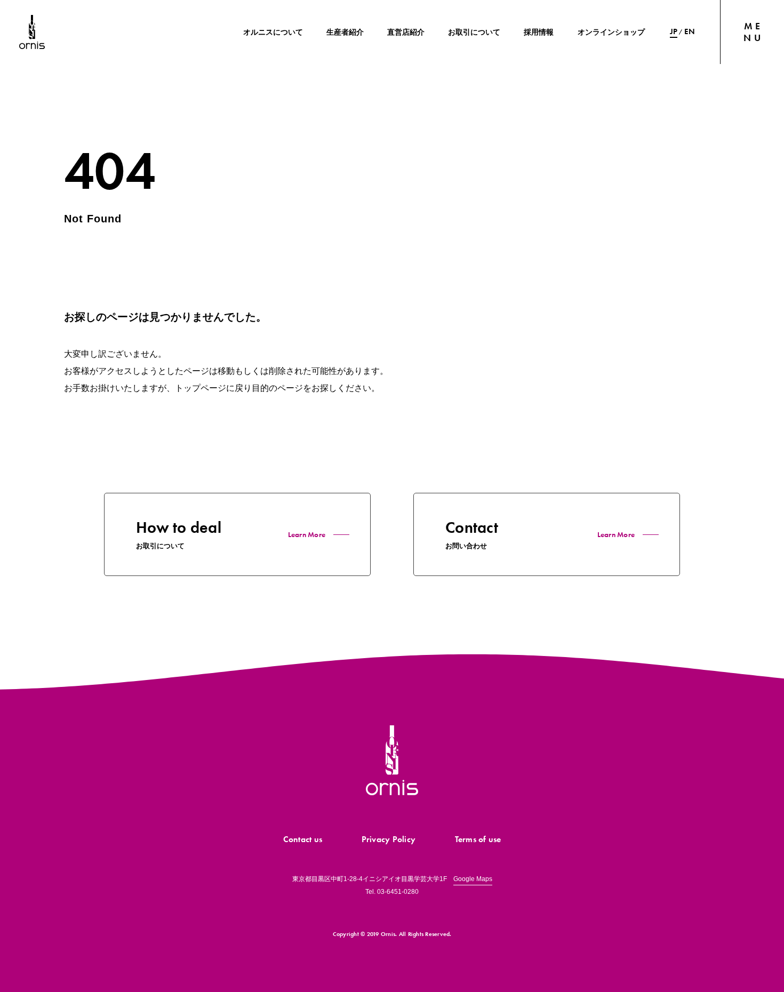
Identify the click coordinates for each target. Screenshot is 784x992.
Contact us (303, 839)
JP (674, 31)
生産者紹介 (345, 32)
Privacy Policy (389, 839)
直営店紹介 (406, 32)
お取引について (474, 32)
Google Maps (472, 879)
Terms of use (478, 839)
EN (689, 31)
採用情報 (539, 32)
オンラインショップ (611, 32)
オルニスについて (273, 32)
